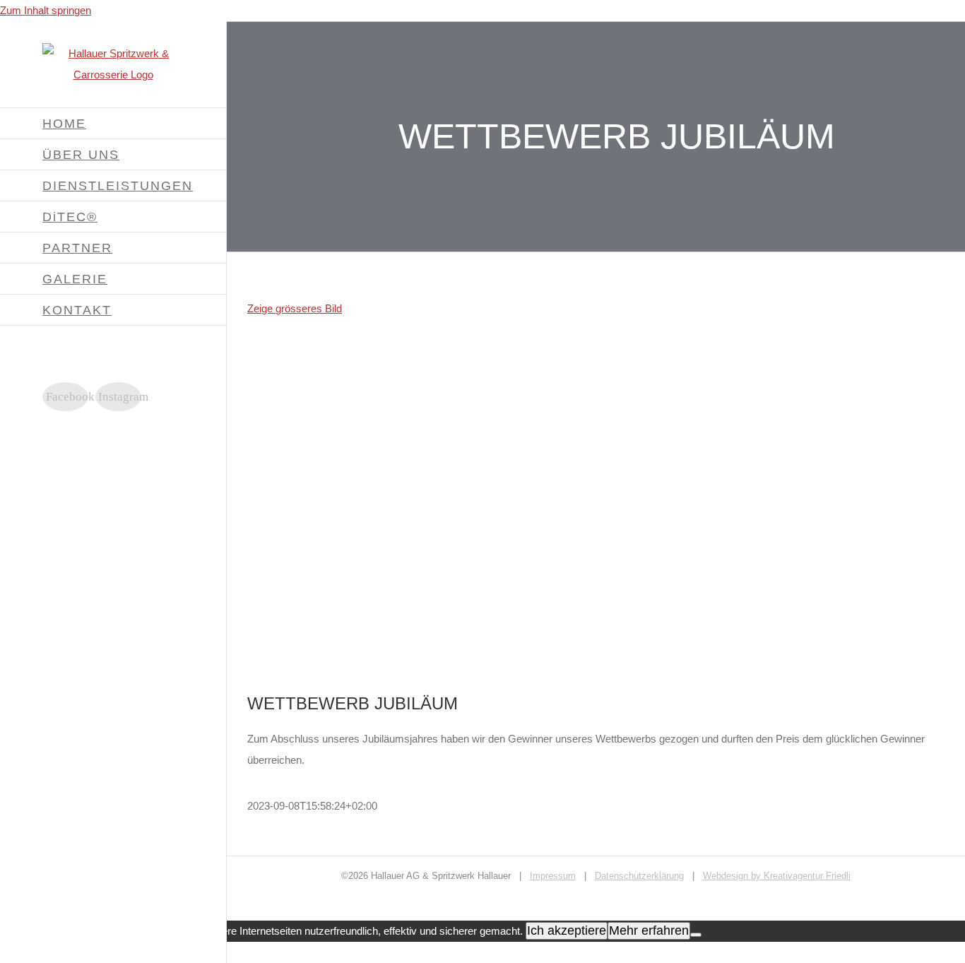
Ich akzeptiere (566, 930)
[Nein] (695, 935)
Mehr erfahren (649, 930)
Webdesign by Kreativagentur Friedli (777, 875)
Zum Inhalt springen (45, 10)
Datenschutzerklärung (639, 875)
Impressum (553, 875)
